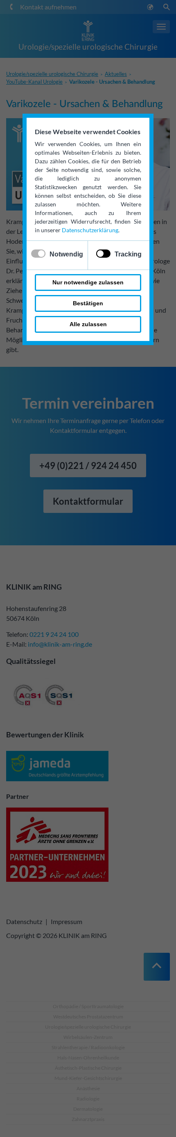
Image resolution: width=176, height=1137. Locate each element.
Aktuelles (116, 74)
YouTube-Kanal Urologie (34, 81)
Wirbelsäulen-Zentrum (88, 1037)
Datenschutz (24, 921)
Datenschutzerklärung (90, 229)
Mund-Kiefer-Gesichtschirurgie (88, 1078)
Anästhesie (88, 1088)
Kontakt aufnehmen (48, 7)
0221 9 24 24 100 (54, 634)
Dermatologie (88, 1109)
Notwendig (66, 254)
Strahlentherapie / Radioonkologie (88, 1047)
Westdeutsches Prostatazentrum (88, 1016)
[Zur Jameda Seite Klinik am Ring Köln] (57, 767)
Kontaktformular (88, 501)
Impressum (66, 921)
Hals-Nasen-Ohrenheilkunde (88, 1058)
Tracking (128, 254)
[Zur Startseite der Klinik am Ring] (88, 30)
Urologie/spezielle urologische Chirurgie (88, 46)
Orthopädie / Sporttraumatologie (88, 1006)
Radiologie (88, 1099)
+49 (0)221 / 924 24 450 (88, 465)
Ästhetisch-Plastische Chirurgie (88, 1068)
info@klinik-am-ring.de (60, 644)
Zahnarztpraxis (88, 1119)
